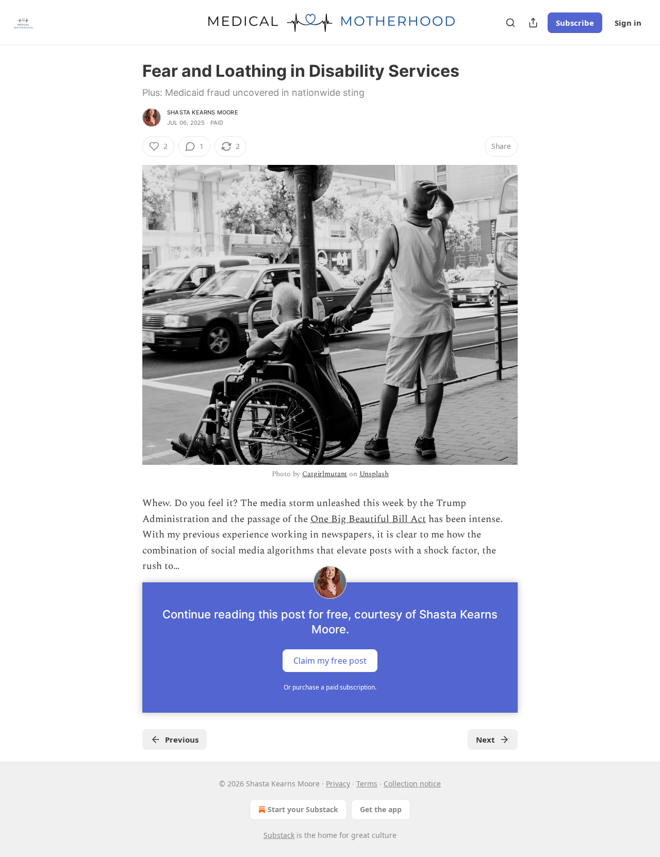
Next (485, 739)
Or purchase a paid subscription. (330, 687)
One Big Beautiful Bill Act (368, 519)
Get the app (381, 809)
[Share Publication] (533, 22)
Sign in (628, 23)
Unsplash (374, 473)
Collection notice (412, 783)
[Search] (510, 22)
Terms (366, 783)
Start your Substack (303, 809)
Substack (278, 835)
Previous (182, 739)
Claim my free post (330, 660)
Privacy (338, 783)
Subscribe (575, 23)
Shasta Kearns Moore (202, 112)
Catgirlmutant (324, 473)
